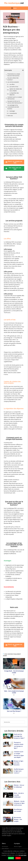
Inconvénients (13, 113)
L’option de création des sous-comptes (15, 89)
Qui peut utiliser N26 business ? (12, 78)
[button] (23, 70)
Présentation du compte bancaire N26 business (13, 74)
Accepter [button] (11, 858)
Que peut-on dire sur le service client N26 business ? (14, 102)
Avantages (12, 111)
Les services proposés (13, 82)
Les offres (12, 84)
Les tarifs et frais (13, 86)
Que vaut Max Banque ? (14, 711)
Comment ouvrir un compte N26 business (14, 98)
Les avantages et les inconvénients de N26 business (13, 106)
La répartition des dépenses (14, 93)
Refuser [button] (18, 858)
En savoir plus (22, 855)
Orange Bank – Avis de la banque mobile (14, 672)
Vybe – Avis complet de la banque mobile (14, 692)
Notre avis (10, 115)
